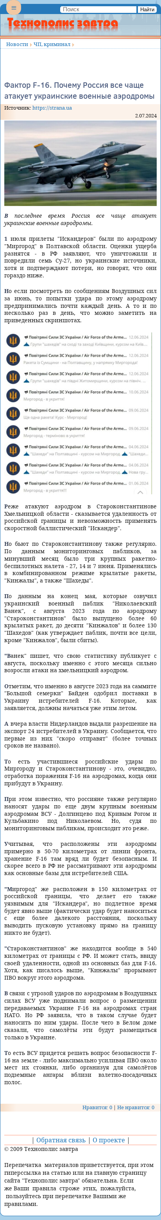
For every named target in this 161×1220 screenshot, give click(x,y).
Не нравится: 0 (135, 1107)
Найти (147, 9)
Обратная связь (61, 1140)
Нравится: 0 (97, 1107)
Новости (17, 44)
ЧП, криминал (52, 44)
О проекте (109, 1140)
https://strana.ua (52, 107)
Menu (13, 14)
